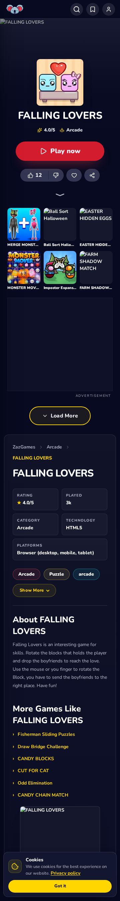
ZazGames (24, 447)
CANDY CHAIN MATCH (43, 795)
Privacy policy (65, 873)
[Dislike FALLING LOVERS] (56, 175)
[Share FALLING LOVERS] (92, 175)
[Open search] (76, 9)
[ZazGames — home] (15, 9)
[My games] (92, 9)
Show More (32, 590)
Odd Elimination (35, 783)
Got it (60, 886)
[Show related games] (60, 195)
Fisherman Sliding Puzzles (46, 734)
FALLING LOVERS (32, 458)
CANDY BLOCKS (36, 759)
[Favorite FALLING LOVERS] (74, 175)
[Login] (108, 9)
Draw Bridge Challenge (43, 746)
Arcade (54, 447)
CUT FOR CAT (33, 771)
